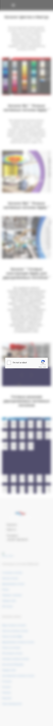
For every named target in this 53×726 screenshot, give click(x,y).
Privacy (40, 367)
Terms (44, 367)
